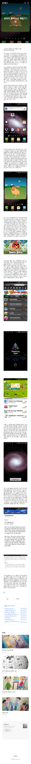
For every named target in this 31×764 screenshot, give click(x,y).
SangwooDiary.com (9, 727)
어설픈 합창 (7, 617)
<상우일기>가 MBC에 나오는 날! (12, 621)
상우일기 (5, 3)
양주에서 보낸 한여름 (9, 612)
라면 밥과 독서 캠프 (9, 608)
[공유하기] (10, 599)
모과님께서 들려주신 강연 (10, 615)
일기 (6, 605)
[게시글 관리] (12, 599)
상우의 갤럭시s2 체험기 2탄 (11, 614)
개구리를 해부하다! (9, 619)
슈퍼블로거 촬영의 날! (9, 610)
